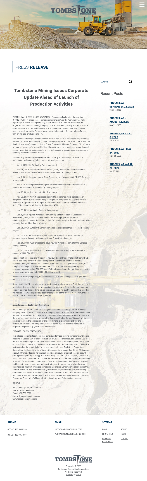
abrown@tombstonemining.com (26, 396)
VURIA (78, 474)
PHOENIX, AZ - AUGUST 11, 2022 (119, 119)
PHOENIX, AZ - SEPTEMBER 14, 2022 (122, 104)
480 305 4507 (21, 434)
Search (130, 81)
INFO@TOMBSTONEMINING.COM (68, 429)
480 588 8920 (21, 429)
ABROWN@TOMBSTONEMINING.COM (70, 434)
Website (69, 474)
